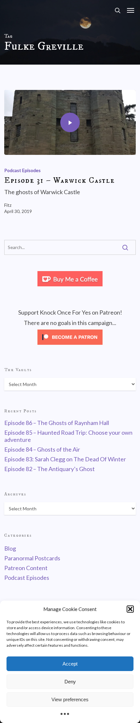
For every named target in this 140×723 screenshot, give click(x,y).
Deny (70, 681)
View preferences (70, 699)
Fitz (7, 205)
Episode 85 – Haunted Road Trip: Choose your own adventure (68, 436)
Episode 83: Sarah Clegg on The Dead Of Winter (65, 459)
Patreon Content (26, 567)
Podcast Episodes (22, 170)
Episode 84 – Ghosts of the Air (42, 449)
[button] (130, 609)
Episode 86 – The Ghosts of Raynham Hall (56, 422)
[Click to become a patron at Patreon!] (70, 345)
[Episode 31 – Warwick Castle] (70, 122)
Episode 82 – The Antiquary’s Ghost (49, 468)
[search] (117, 10)
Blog (10, 548)
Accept (70, 664)
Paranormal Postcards (32, 558)
